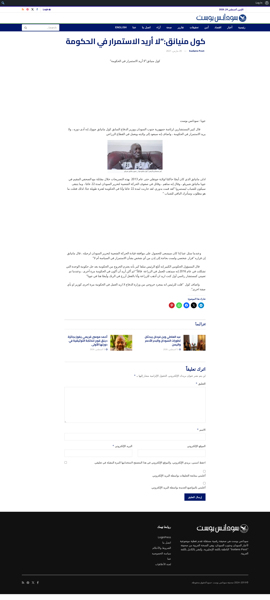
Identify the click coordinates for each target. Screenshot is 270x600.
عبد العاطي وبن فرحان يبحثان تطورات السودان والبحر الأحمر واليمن (163, 340)
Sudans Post (196, 50)
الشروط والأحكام (161, 548)
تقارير (181, 27)
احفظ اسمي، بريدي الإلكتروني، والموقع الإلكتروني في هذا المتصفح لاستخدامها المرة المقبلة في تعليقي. (150, 462)
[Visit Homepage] (222, 17)
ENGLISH (121, 27)
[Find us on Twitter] (32, 9)
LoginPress (164, 537)
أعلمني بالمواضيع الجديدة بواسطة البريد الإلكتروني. (178, 487)
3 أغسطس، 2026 (97, 349)
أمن (206, 27)
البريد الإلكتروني (122, 446)
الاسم (201, 429)
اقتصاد (218, 27)
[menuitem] (267, 3)
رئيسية (241, 27)
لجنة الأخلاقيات (163, 564)
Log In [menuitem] (259, 2)
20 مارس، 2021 (174, 50)
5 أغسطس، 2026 (171, 349)
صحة (169, 27)
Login (46, 9)
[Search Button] (25, 27)
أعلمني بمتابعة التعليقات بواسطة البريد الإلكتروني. (179, 475)
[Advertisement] (135, 92)
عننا (134, 27)
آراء (158, 27)
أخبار (229, 27)
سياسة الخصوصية (161, 553)
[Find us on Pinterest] (27, 9)
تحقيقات (194, 27)
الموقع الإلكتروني (196, 446)
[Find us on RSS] (23, 9)
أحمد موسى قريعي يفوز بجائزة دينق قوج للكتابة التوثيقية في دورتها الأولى (87, 340)
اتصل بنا (146, 27)
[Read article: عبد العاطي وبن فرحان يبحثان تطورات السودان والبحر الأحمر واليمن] (194, 343)
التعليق (201, 383)
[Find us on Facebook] (37, 9)
